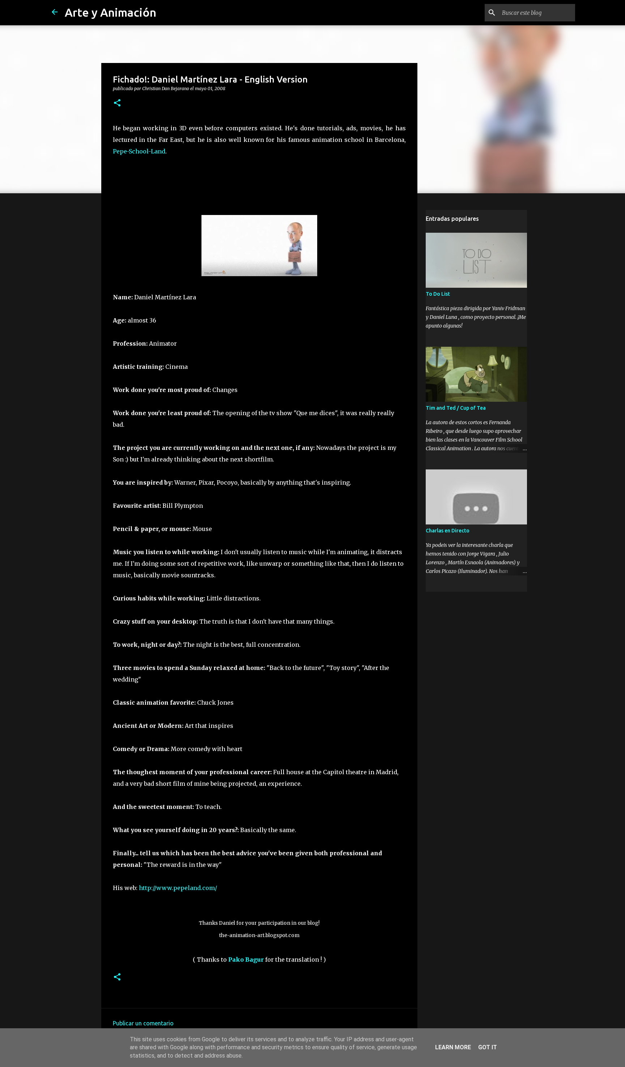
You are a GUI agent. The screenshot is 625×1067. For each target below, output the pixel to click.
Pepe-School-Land (139, 151)
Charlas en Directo (447, 531)
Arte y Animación (110, 12)
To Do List (438, 294)
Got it (487, 1047)
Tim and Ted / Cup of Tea (456, 408)
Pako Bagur (246, 959)
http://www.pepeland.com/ (178, 887)
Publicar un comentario (143, 1023)
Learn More (453, 1047)
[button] (117, 103)
